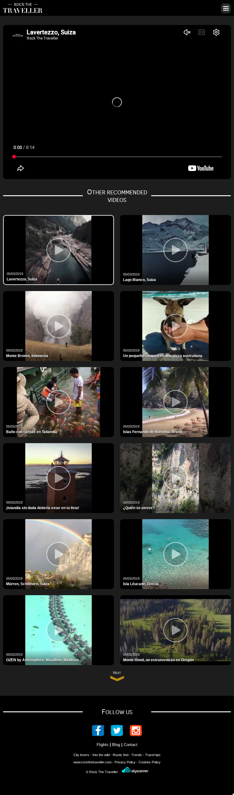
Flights (102, 744)
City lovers (81, 755)
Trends (136, 755)
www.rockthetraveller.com (92, 762)
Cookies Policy (150, 762)
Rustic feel (120, 755)
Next (117, 673)
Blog (116, 744)
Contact (130, 744)
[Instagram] (132, 734)
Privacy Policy (125, 762)
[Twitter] (117, 734)
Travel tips (153, 755)
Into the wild (101, 755)
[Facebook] (101, 734)
